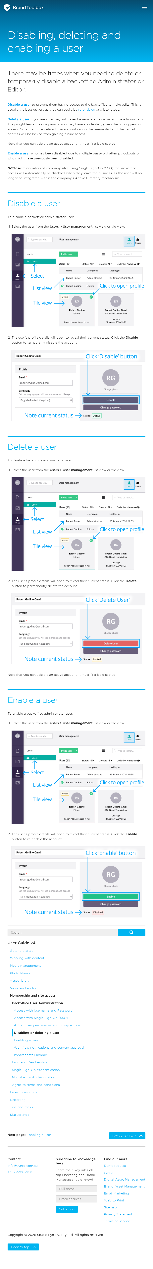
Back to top (124, 1135)
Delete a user (18, 119)
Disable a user (19, 104)
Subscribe (67, 1209)
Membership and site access (33, 995)
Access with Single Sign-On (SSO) (41, 1018)
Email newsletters (23, 1092)
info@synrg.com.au (23, 1165)
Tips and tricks (21, 1107)
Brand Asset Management (124, 1186)
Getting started (22, 950)
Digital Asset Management (124, 1179)
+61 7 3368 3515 (20, 1172)
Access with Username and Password (43, 1010)
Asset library (19, 980)
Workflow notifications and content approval (49, 1047)
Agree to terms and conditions (36, 1084)
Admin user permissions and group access (47, 1025)
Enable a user (19, 153)
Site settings (19, 1114)
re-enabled (86, 109)
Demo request (115, 1165)
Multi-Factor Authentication (33, 1077)
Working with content (27, 958)
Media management (25, 965)
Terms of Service (117, 1221)
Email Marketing (116, 1193)
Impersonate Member (30, 1055)
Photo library (20, 973)
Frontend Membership (29, 1062)
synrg (108, 1172)
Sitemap (110, 1207)
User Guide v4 (21, 943)
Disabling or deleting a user (36, 1032)
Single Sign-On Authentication (36, 1070)
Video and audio (23, 988)
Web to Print (114, 1200)
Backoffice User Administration (37, 1003)
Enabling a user (26, 1040)
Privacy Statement (118, 1214)
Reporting (18, 1099)
